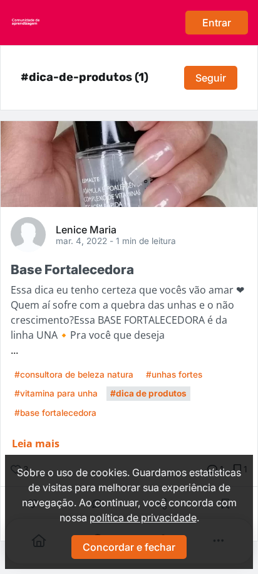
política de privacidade (143, 517)
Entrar (216, 22)
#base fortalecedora (55, 413)
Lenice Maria (86, 229)
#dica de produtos (148, 393)
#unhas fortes (174, 374)
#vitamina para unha (56, 393)
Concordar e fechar (129, 547)
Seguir (210, 78)
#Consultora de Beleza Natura (73, 374)
